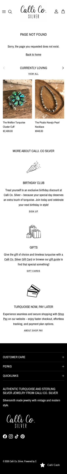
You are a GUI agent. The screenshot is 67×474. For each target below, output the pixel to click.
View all (33, 73)
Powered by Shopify (33, 461)
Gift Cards (33, 270)
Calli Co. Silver (16, 461)
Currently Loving (33, 68)
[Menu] (4, 12)
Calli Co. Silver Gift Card (18, 259)
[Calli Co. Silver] (33, 11)
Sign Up (33, 211)
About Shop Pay (33, 330)
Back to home (33, 54)
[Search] (12, 12)
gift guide (54, 259)
